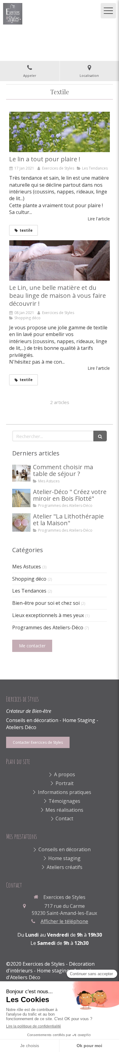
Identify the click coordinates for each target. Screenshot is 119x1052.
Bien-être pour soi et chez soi (46, 603)
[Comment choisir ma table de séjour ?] (21, 473)
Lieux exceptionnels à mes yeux (48, 615)
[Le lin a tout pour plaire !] (59, 132)
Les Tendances (29, 590)
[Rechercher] (100, 436)
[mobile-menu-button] (108, 10)
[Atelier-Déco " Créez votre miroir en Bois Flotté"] (21, 498)
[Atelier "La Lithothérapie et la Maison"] (21, 522)
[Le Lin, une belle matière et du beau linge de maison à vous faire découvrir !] (59, 260)
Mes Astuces (26, 566)
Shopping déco (29, 578)
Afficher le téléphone (64, 921)
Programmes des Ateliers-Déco (47, 627)
